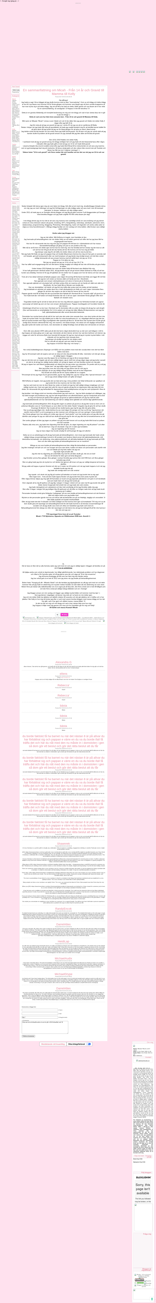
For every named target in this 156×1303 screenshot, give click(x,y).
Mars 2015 (15, 274)
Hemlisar (14, 148)
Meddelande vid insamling (53, 1044)
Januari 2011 (15, 336)
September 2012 (16, 309)
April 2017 (15, 250)
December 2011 (16, 321)
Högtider (14, 187)
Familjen (14, 103)
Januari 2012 (15, 320)
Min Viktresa (15, 112)
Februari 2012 (16, 318)
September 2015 (16, 268)
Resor (13, 119)
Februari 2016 (16, 265)
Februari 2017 (16, 252)
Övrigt (98, 621)
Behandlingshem (16, 178)
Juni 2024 (14, 213)
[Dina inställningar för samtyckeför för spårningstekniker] (152, 1299)
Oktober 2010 (16, 340)
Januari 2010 (15, 353)
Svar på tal (78, 621)
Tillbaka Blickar (16, 125)
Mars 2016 (15, 263)
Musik (14, 167)
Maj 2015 (14, 272)
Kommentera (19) (30, 617)
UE (13, 126)
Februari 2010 (16, 351)
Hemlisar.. (90, 619)
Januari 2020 (15, 221)
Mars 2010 (15, 350)
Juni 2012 (14, 313)
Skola (13, 123)
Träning (14, 195)
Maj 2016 (14, 261)
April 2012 (15, 316)
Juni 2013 (14, 296)
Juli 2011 (14, 328)
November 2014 (16, 280)
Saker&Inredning (16, 192)
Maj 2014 (14, 285)
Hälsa (13, 185)
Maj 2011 (14, 331)
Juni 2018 (14, 233)
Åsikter (14, 145)
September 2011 (16, 325)
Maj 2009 (14, 364)
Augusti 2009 (15, 360)
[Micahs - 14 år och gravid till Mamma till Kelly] (143, 1276)
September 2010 (16, 342)
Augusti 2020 (15, 218)
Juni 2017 (14, 247)
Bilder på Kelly (16, 132)
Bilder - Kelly (93, 617)
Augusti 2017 (15, 244)
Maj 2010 (14, 347)
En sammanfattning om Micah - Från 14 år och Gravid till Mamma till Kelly (63, 92)
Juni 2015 (14, 270)
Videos (14, 158)
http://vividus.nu (65, 677)
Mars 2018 (15, 237)
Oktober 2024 (16, 209)
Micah (33, 621)
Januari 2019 (15, 228)
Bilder (75, 617)
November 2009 (16, 355)
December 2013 (16, 288)
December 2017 (16, 239)
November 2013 (16, 290)
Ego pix (44, 619)
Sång (13, 121)
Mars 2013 (15, 301)
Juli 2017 (14, 246)
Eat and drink (15, 182)
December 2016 (16, 255)
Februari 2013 (16, 302)
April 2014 (15, 287)
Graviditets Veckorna (17, 141)
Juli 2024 (14, 211)
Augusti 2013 (15, 294)
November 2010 (16, 339)
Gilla (65, 615)
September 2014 (16, 283)
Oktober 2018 (16, 231)
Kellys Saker (15, 137)
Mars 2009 (15, 366)
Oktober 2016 (16, 258)
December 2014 (16, 279)
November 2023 (16, 215)
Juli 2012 (14, 311)
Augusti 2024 (15, 210)
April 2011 (15, 332)
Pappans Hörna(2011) (18, 140)
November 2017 (16, 240)
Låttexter (14, 163)
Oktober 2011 (16, 324)
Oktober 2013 (16, 291)
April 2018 (15, 236)
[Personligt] (139, 1283)
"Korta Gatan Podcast (17, 199)
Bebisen (14, 130)
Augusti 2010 (15, 343)
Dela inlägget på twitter (72, 623)
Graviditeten (15, 134)
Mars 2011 (15, 333)
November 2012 (16, 306)
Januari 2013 (15, 303)
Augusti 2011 (15, 327)
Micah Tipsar (15, 171)
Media (28, 621)
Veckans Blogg (16, 174)
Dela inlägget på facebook (55, 623)
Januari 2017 (15, 254)
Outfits (14, 118)
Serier (13, 122)
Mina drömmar (16, 111)
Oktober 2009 (16, 357)
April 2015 (15, 273)
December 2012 (16, 305)
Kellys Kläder (15, 136)
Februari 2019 (16, 226)
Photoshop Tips (16, 173)
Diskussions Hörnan (17, 147)
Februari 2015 (16, 276)
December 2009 (16, 354)
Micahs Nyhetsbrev (17, 117)
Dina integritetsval (76, 1044)
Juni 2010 (14, 346)
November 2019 (16, 224)
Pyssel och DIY (69, 621)
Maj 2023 (14, 217)
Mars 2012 (15, 317)
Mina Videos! (47, 621)
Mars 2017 (15, 251)
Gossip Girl (15, 106)
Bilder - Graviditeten (17, 133)
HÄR (143, 1162)
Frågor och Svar (16, 104)
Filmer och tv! (57, 619)
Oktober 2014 (16, 281)
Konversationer (16, 151)
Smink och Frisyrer (17, 193)
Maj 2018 (14, 235)
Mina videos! (15, 108)
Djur (13, 181)
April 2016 (15, 262)
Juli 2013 (14, 295)
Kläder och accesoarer (18, 191)
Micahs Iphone (16, 165)
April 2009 (15, 365)
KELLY (24, 621)
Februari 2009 (16, 368)
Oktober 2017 (16, 242)
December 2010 (16, 338)
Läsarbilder (15, 107)
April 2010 (15, 349)
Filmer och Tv (16, 160)
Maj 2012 (14, 314)
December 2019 (16, 222)
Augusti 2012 (15, 310)
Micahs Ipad (15, 166)
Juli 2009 (14, 361)
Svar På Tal (15, 154)
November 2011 (16, 322)
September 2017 (16, 243)
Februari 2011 (16, 335)
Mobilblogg (15, 189)
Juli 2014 (14, 284)
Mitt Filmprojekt (16, 110)
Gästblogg (15, 184)
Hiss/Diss (14, 149)
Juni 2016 (14, 259)
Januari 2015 (15, 277)
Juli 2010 (14, 344)
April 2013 (15, 299)
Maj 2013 (14, 298)
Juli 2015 (14, 269)
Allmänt (14, 100)
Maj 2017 (14, 248)
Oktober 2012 (16, 307)
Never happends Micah (18, 152)
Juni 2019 (14, 225)
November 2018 (16, 229)
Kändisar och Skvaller (18, 162)
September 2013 (16, 292)
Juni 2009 (14, 362)
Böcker (14, 159)
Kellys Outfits (15, 138)
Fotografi (14, 180)
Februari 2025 (16, 207)
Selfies (14, 101)
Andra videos (52, 617)
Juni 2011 (14, 329)
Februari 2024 (16, 214)
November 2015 (16, 266)
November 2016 (16, 257)
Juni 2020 (14, 220)
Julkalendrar (15, 188)
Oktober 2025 (16, 206)
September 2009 (16, 358)
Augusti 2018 (15, 232)
